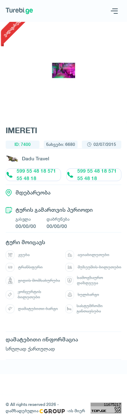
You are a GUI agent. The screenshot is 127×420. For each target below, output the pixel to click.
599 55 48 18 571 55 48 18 (36, 174)
